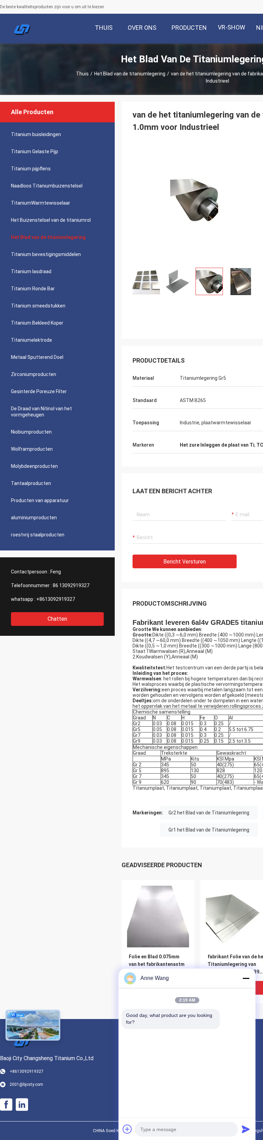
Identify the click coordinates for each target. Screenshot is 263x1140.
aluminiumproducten (34, 517)
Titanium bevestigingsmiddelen (46, 254)
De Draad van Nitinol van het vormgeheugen (41, 411)
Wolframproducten (32, 449)
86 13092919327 (71, 585)
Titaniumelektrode (31, 340)
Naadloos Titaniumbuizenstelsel (47, 186)
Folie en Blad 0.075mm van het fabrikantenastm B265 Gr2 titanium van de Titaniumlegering (157, 964)
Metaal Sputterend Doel (37, 357)
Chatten (57, 619)
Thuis (82, 73)
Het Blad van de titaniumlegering (129, 73)
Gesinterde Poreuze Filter (39, 391)
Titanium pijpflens (31, 168)
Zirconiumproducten (33, 374)
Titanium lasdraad (31, 271)
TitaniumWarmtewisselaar (40, 203)
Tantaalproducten (31, 483)
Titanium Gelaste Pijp (34, 151)
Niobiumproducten (31, 432)
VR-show (231, 27)
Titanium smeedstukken (38, 305)
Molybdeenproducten (34, 466)
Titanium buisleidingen (36, 134)
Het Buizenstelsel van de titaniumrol (51, 220)
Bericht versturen (184, 561)
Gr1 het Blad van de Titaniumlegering (208, 830)
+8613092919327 (55, 599)
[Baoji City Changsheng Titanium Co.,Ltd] (22, 29)
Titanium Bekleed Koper (37, 323)
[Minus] (246, 978)
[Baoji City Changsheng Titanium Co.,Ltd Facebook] (6, 1105)
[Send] (245, 1129)
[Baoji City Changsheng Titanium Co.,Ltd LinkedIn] (22, 1105)
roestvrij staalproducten (37, 534)
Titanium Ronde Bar (33, 288)
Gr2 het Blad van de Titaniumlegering (208, 812)
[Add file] (127, 1129)
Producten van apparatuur (40, 500)
